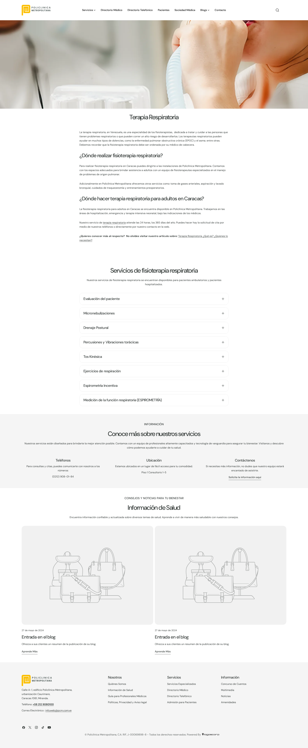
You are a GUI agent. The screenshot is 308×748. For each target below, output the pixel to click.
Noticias (226, 696)
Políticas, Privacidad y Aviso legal (127, 702)
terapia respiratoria (114, 222)
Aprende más (30, 651)
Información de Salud (120, 690)
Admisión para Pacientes (182, 702)
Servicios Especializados (181, 684)
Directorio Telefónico (179, 696)
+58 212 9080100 (43, 704)
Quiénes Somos (117, 684)
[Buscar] (277, 10)
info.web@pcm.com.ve (58, 710)
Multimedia (227, 690)
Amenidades (228, 702)
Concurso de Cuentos (233, 684)
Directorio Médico (177, 690)
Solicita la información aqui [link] (245, 477)
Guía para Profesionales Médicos (127, 696)
